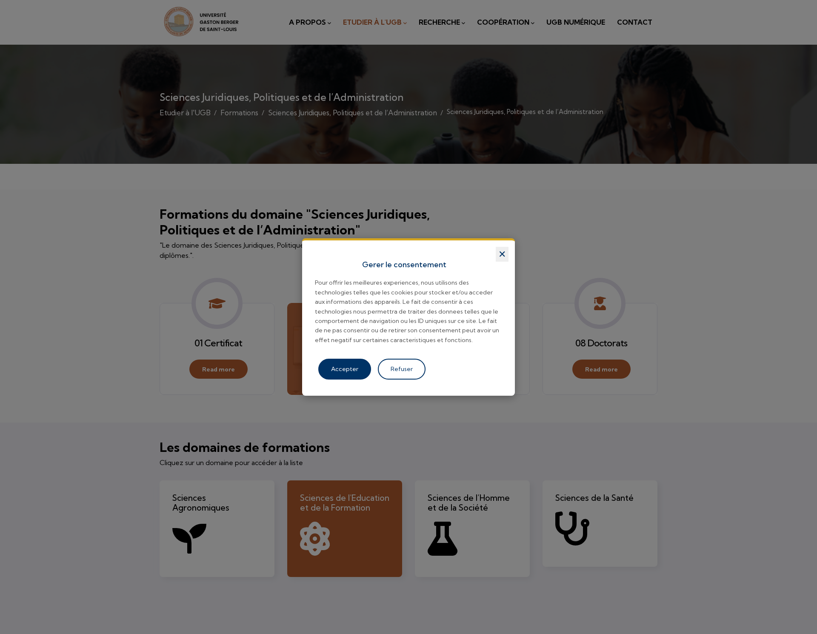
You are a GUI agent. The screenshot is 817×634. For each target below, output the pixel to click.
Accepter (344, 369)
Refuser (402, 369)
